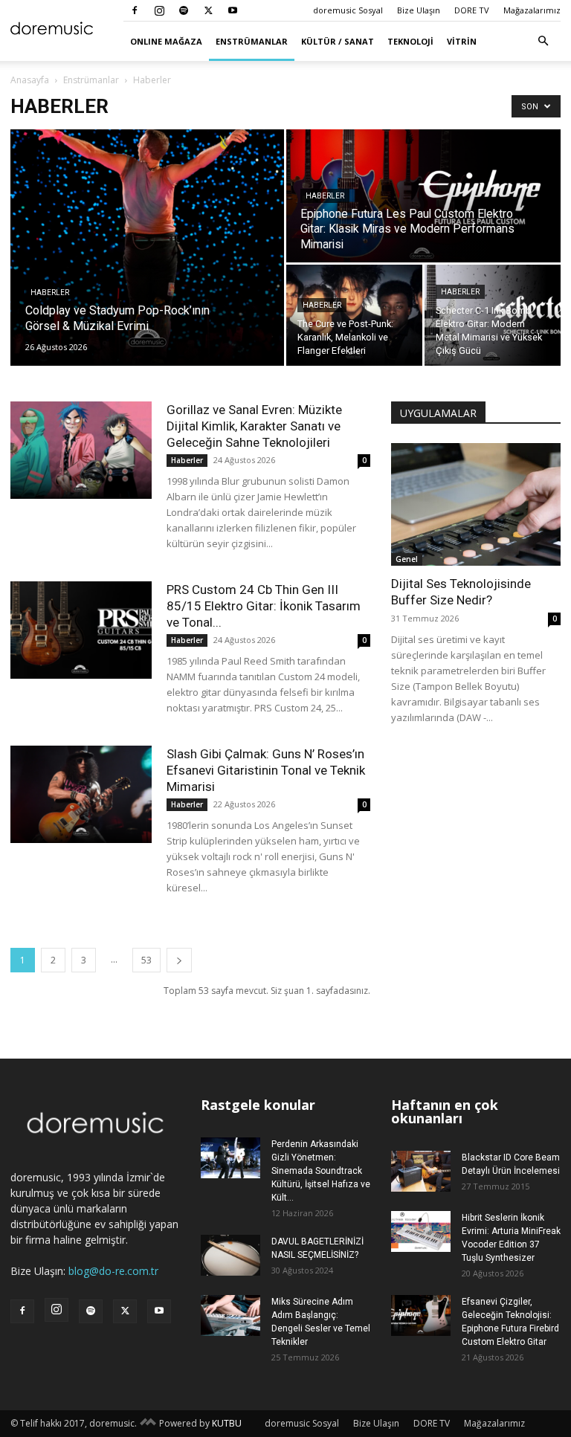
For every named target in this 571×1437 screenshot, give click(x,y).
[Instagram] (159, 10)
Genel (407, 559)
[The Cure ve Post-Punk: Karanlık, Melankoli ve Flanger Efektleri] (354, 315)
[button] (543, 41)
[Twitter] (208, 10)
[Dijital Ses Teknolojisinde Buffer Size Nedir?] (476, 504)
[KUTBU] (148, 1423)
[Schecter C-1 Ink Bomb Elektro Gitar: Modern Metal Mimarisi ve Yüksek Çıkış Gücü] (493, 315)
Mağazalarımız (532, 10)
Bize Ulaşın (418, 10)
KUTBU (227, 1423)
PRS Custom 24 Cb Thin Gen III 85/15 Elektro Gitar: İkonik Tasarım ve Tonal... (264, 606)
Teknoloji (410, 41)
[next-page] (179, 960)
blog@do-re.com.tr (113, 1271)
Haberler (49, 292)
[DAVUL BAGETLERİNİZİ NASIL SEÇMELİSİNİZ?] (230, 1255)
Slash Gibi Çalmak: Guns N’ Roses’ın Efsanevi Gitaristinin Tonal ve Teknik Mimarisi (266, 770)
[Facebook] (134, 10)
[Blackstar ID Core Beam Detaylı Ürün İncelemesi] (421, 1171)
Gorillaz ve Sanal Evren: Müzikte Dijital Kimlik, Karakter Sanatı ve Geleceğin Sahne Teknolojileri (254, 426)
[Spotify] (183, 10)
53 (146, 960)
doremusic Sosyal (348, 10)
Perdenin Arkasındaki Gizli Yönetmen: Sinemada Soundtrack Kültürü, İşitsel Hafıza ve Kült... (320, 1171)
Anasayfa (29, 80)
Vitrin (462, 41)
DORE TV (471, 10)
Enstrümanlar (252, 41)
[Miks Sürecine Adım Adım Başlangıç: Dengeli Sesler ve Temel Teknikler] (230, 1315)
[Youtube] (233, 10)
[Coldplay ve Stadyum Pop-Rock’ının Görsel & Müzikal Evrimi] (147, 247)
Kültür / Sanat (337, 41)
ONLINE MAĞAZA (166, 41)
